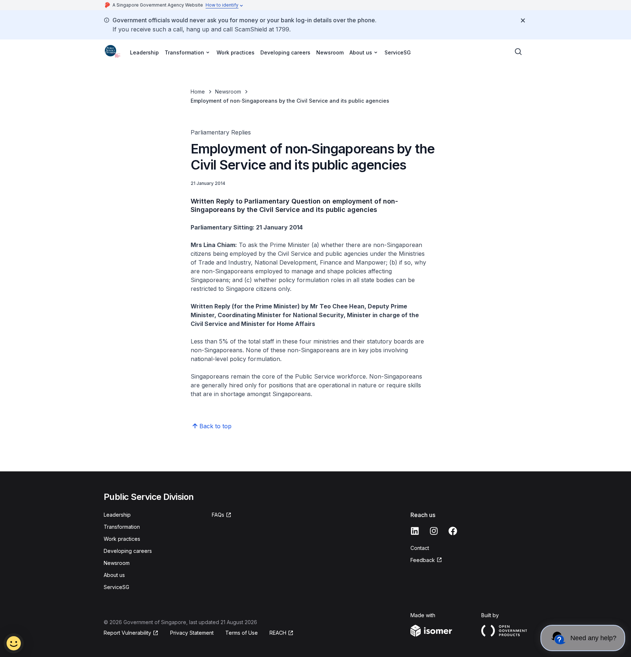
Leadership (144, 52)
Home (198, 91)
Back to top (215, 426)
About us (114, 575)
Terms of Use (241, 633)
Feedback (422, 560)
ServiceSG (398, 52)
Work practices (236, 52)
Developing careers (285, 52)
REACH (277, 633)
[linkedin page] (414, 531)
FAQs (218, 515)
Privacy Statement (192, 633)
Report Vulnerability (127, 633)
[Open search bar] (518, 52)
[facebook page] (452, 531)
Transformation (122, 527)
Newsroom (330, 52)
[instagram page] (433, 531)
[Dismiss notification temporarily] (523, 20)
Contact (419, 548)
